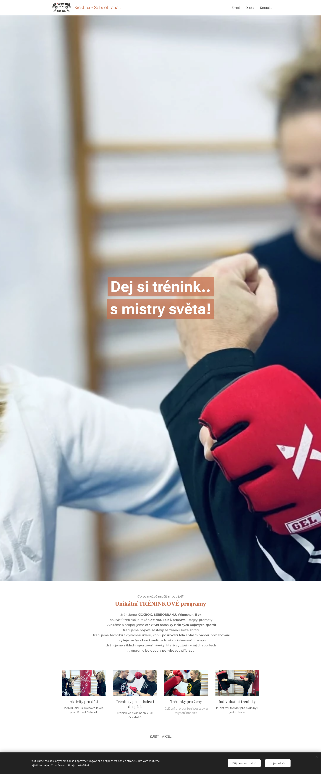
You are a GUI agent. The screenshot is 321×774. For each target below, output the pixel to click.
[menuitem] (237, 7)
